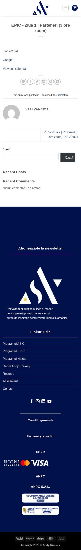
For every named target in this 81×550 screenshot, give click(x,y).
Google (8, 59)
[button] (66, 8)
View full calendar (15, 68)
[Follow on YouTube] (49, 401)
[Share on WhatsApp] (23, 82)
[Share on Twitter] (37, 82)
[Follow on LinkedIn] (43, 401)
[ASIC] (40, 8)
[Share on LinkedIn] (57, 82)
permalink (62, 95)
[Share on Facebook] (30, 82)
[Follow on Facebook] (32, 401)
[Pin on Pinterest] (51, 82)
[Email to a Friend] (44, 82)
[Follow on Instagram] (38, 401)
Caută (6, 149)
